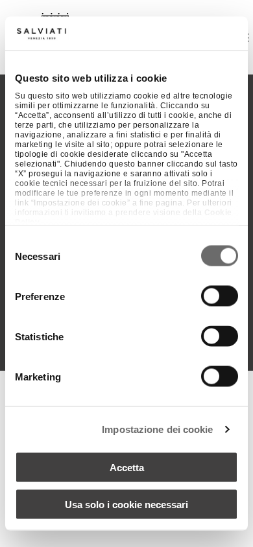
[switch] (219, 296)
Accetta (127, 467)
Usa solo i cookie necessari (126, 503)
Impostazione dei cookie (157, 428)
